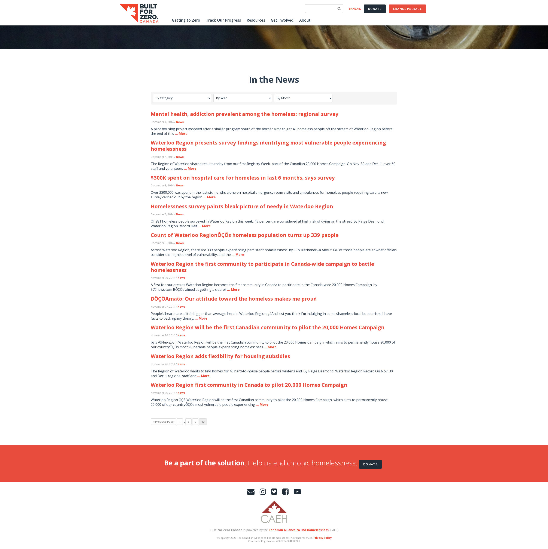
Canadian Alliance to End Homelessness (299, 530)
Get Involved (282, 20)
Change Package (407, 9)
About (305, 20)
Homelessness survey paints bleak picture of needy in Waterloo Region (242, 206)
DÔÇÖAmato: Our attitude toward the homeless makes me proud (234, 298)
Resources (256, 20)
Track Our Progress (223, 20)
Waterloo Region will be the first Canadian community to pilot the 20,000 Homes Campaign (267, 327)
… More (181, 133)
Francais (354, 9)
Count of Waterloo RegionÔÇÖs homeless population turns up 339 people (245, 234)
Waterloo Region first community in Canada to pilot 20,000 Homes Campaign (249, 384)
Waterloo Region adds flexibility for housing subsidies (220, 356)
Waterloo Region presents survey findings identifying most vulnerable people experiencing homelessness (268, 145)
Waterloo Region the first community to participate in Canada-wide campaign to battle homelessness (262, 266)
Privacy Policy (323, 537)
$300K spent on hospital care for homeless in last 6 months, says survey (243, 177)
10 (202, 422)
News (180, 122)
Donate (374, 9)
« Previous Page (163, 422)
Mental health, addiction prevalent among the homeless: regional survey (244, 113)
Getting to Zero (186, 20)
